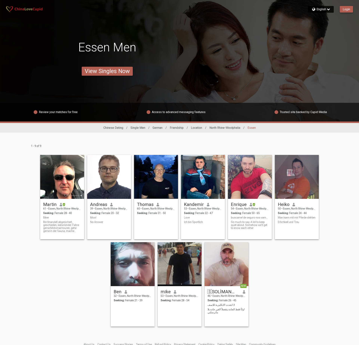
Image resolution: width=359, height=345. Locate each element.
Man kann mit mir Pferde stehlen (296, 217)
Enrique (239, 204)
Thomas (145, 204)
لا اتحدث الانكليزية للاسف (221, 304)
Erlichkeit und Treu (288, 222)
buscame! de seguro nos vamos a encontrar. (250, 217)
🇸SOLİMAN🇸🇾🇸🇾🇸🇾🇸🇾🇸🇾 (224, 291)
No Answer (96, 222)
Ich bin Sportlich (193, 222)
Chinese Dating (113, 128)
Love (187, 217)
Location (196, 128)
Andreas (98, 204)
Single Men (138, 128)
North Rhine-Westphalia (224, 128)
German (157, 128)
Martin (50, 204)
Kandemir (194, 204)
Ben (118, 291)
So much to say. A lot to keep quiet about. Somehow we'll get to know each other (249, 225)
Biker (46, 217)
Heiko (283, 204)
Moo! (93, 217)
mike (166, 291)
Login (346, 9)
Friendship (177, 128)
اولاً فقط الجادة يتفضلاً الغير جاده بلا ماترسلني (226, 311)
